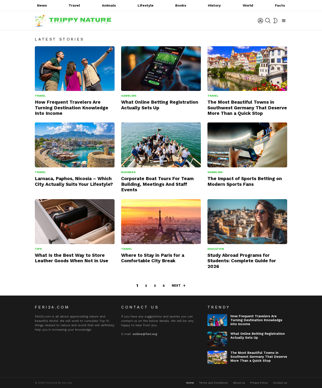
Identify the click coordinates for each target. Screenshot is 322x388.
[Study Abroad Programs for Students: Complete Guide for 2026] (247, 221)
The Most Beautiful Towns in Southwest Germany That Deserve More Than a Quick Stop (247, 107)
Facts (280, 5)
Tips (38, 248)
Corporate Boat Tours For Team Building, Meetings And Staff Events (157, 184)
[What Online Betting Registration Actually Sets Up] (161, 68)
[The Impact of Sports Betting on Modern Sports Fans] (247, 144)
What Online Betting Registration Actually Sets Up (257, 336)
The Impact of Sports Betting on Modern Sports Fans (244, 181)
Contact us (280, 382)
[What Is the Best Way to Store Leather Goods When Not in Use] (75, 221)
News (42, 5)
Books (180, 5)
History (214, 5)
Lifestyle (146, 5)
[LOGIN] (260, 20)
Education (215, 248)
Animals (109, 5)
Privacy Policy (259, 382)
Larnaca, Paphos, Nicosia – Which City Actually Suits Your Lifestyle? (74, 181)
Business (128, 172)
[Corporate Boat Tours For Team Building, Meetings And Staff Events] (161, 144)
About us (239, 382)
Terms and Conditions (213, 382)
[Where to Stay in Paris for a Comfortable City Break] (161, 221)
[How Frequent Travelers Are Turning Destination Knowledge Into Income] (75, 68)
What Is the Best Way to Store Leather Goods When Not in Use (71, 257)
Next (176, 285)
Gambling (128, 95)
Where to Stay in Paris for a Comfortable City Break (152, 257)
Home (190, 382)
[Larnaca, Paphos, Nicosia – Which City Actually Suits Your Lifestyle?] (75, 144)
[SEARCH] (268, 20)
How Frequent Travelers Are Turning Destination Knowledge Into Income (71, 107)
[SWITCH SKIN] (275, 20)
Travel (74, 5)
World (248, 5)
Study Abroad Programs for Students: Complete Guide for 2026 (241, 260)
